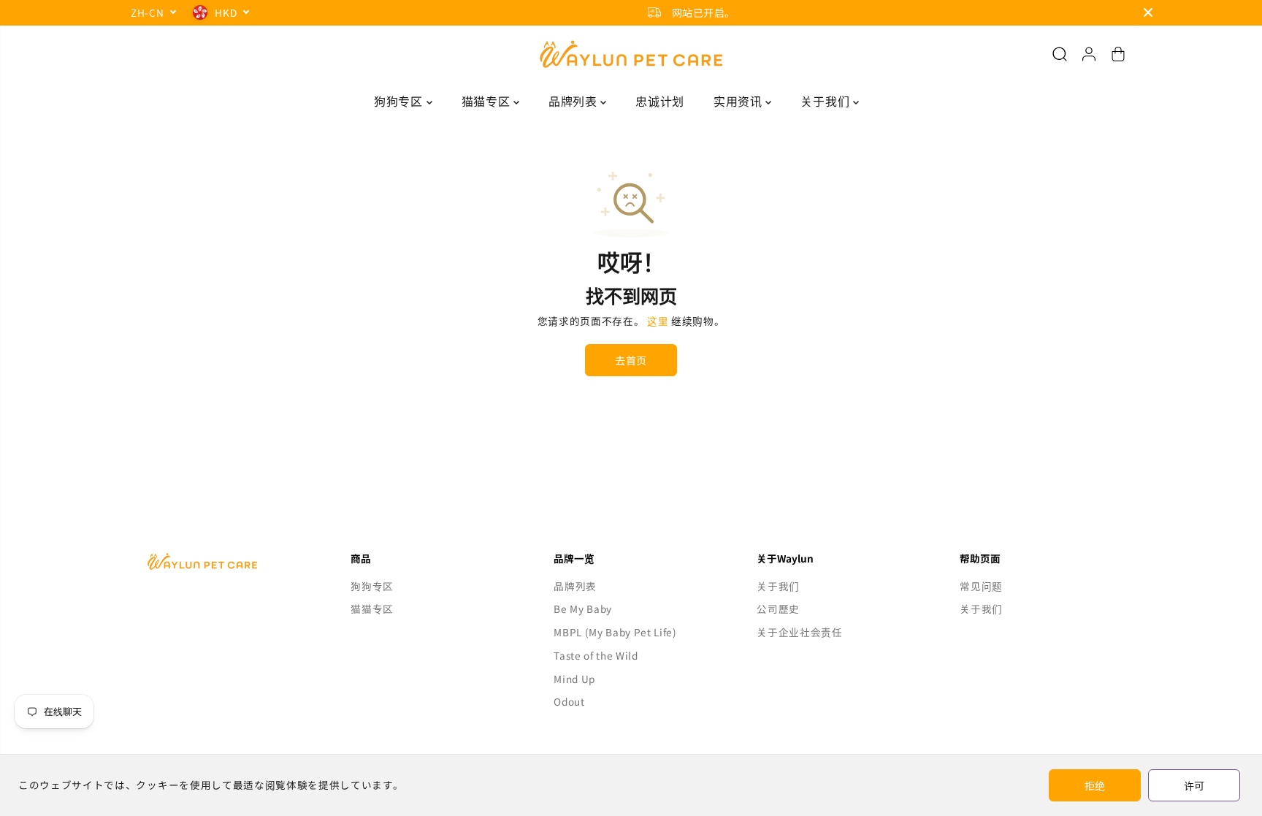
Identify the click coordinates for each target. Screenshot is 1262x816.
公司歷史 (778, 608)
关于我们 (826, 101)
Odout (569, 701)
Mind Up (574, 678)
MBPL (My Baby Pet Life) (615, 632)
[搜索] (1060, 54)
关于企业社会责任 (799, 632)
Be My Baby (583, 608)
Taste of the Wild (596, 655)
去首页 (631, 360)
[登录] (1089, 54)
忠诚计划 (659, 101)
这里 (657, 320)
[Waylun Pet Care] (631, 54)
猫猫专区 (487, 101)
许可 (1194, 785)
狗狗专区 (400, 101)
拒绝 (1095, 785)
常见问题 (981, 586)
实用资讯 (739, 101)
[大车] (1118, 54)
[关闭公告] (1148, 12)
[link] (225, 561)
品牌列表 (574, 101)
